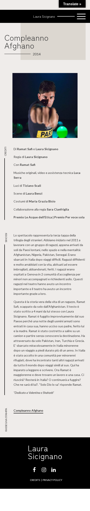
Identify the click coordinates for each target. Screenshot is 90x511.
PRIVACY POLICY (52, 480)
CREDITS (35, 480)
